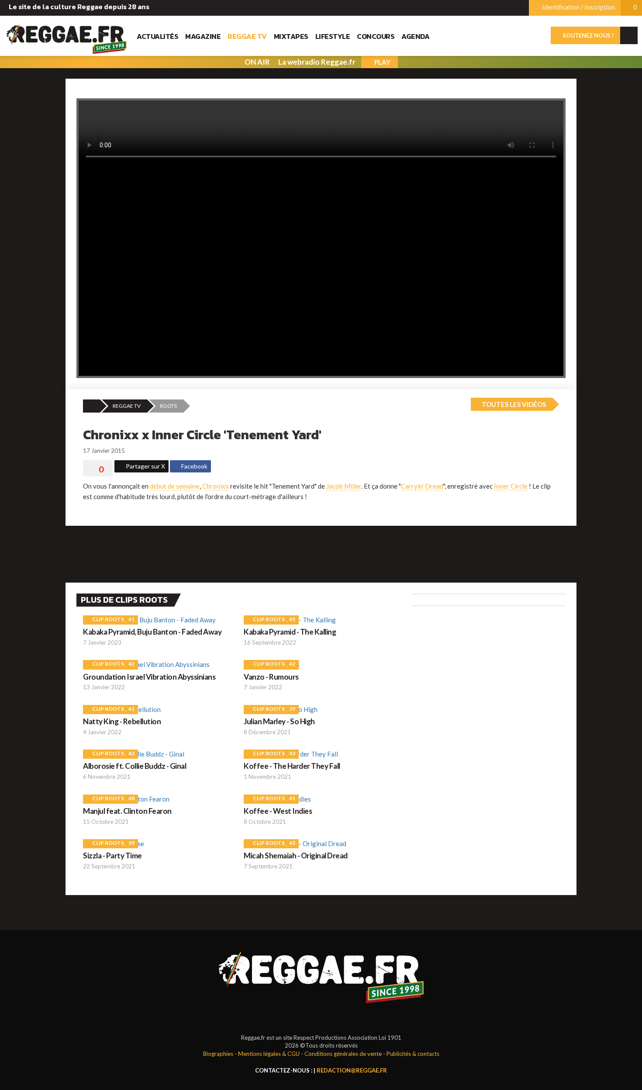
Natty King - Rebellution (122, 721)
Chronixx (215, 486)
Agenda (415, 36)
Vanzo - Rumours (271, 676)
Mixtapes (291, 36)
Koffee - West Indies (278, 811)
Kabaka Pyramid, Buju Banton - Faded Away (152, 631)
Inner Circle (511, 486)
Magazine (203, 36)
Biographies (218, 1053)
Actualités (157, 36)
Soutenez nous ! (588, 35)
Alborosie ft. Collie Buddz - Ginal (134, 766)
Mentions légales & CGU (269, 1053)
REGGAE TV (127, 406)
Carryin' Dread (422, 486)
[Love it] (98, 469)
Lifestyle (332, 36)
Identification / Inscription (578, 7)
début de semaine (175, 486)
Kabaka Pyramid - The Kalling (290, 631)
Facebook (193, 466)
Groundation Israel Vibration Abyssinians (149, 676)
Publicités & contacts (413, 1053)
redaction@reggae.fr (352, 1070)
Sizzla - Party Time (112, 855)
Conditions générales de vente (343, 1053)
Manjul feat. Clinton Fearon (127, 811)
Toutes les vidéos (513, 404)
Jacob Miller (343, 486)
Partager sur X (144, 466)
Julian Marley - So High (279, 721)
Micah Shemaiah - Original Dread (296, 855)
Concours (375, 36)
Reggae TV (247, 36)
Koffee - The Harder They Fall (292, 766)
